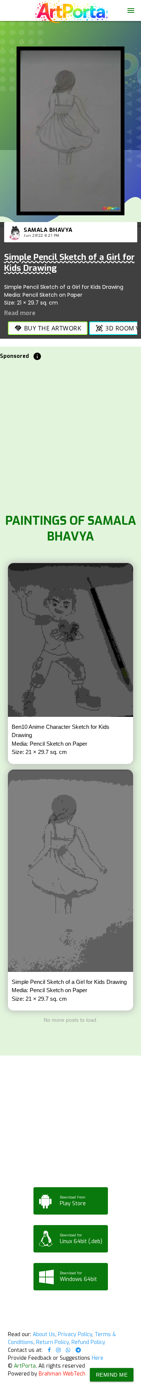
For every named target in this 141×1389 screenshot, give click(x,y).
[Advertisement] (70, 435)
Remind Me (112, 1375)
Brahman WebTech (62, 1373)
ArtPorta (25, 1365)
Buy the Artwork (48, 328)
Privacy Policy (75, 1334)
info (37, 356)
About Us (44, 1334)
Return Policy (52, 1342)
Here (97, 1358)
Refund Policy (88, 1342)
